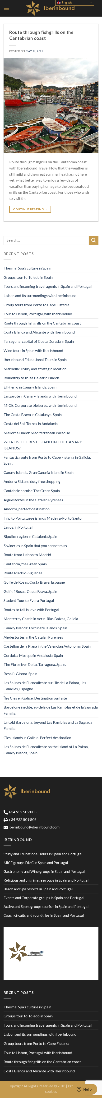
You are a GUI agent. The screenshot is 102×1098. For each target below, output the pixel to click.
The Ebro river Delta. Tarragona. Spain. (35, 664)
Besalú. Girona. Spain (20, 673)
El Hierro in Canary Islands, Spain (30, 387)
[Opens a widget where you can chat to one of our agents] (84, 1090)
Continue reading (30, 209)
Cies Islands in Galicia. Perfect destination (37, 737)
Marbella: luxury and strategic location (35, 368)
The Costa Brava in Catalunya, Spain (33, 414)
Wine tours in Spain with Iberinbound (33, 350)
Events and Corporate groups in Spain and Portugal (44, 898)
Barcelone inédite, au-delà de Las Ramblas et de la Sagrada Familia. (51, 710)
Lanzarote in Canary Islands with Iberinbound (40, 396)
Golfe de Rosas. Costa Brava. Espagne (34, 582)
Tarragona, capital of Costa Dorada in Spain (39, 341)
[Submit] (93, 240)
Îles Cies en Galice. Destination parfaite (35, 698)
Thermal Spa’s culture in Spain (27, 268)
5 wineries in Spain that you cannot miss (35, 545)
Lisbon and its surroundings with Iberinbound (40, 295)
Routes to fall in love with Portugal (31, 609)
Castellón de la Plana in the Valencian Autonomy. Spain (47, 646)
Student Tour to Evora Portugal (29, 600)
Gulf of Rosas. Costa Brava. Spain (30, 591)
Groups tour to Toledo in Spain (28, 277)
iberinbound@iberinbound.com (34, 827)
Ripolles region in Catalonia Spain (30, 536)
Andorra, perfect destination (27, 509)
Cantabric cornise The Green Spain (32, 490)
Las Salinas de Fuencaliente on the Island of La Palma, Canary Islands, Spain (46, 749)
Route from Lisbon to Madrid (27, 554)
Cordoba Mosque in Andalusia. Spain (33, 655)
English (66, 3)
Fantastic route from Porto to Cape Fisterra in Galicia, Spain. (47, 460)
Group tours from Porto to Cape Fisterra (36, 304)
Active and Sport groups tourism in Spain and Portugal (46, 906)
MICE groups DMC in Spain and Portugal (36, 862)
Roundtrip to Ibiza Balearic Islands (32, 377)
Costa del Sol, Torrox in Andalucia (31, 423)
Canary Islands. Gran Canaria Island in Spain (39, 472)
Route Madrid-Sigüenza (23, 573)
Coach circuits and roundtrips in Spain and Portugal (44, 915)
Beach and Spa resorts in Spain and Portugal (38, 889)
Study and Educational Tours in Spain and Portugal (43, 854)
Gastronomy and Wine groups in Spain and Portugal (44, 871)
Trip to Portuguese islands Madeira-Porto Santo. (43, 518)
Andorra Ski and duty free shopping (32, 481)
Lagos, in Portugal (18, 527)
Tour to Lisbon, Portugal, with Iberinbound (38, 313)
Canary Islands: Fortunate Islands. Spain (35, 628)
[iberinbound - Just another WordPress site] (51, 8)
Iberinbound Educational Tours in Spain (35, 359)
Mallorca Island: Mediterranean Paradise (37, 432)
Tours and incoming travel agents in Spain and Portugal (48, 286)
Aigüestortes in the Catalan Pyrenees (33, 500)
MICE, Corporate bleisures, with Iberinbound (40, 405)
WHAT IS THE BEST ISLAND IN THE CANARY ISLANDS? (43, 444)
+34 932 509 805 (22, 812)
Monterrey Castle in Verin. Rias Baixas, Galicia (41, 618)
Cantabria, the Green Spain (25, 564)
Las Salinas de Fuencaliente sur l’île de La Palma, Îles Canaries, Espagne (45, 685)
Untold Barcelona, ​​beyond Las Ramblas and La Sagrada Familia (48, 725)
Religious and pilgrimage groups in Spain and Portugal (46, 880)
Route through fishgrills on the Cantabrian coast (41, 35)
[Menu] (6, 8)
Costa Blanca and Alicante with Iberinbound (39, 332)
